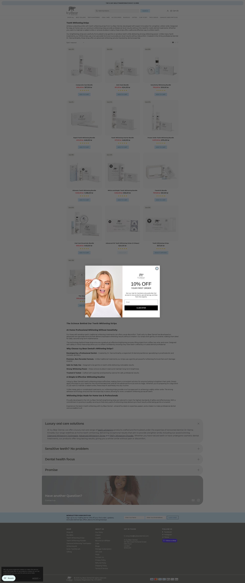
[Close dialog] (157, 268)
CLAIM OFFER (141, 308)
